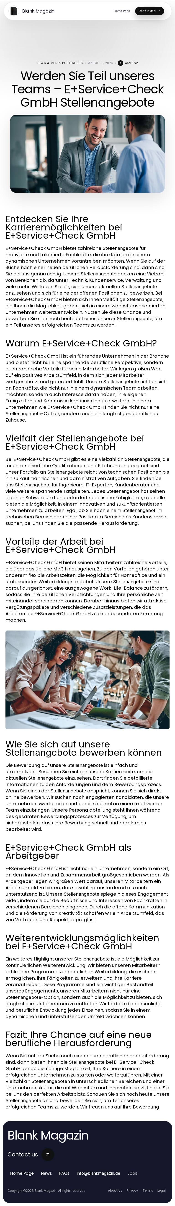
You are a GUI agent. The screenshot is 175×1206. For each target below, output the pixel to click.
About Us (115, 1190)
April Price (132, 63)
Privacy (132, 1190)
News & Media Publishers (59, 63)
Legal (161, 1190)
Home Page (22, 1173)
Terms (148, 1190)
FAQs (64, 1173)
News (46, 1173)
